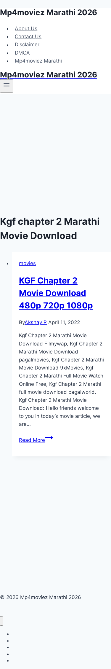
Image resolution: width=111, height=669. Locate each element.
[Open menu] (6, 85)
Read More (36, 440)
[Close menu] (1, 621)
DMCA (22, 53)
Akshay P (36, 322)
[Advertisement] (55, 152)
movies (27, 263)
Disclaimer (27, 45)
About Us (26, 28)
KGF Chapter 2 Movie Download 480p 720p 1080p (56, 292)
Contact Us (28, 36)
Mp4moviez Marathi (38, 61)
